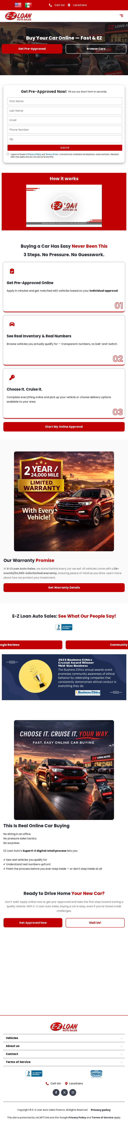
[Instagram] (72, 1092)
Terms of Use (52, 154)
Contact (12, 1054)
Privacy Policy (34, 154)
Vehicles (12, 1038)
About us (13, 1046)
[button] (64, 206)
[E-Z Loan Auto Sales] (18, 16)
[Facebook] (56, 1092)
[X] (64, 1092)
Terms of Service (18, 1062)
